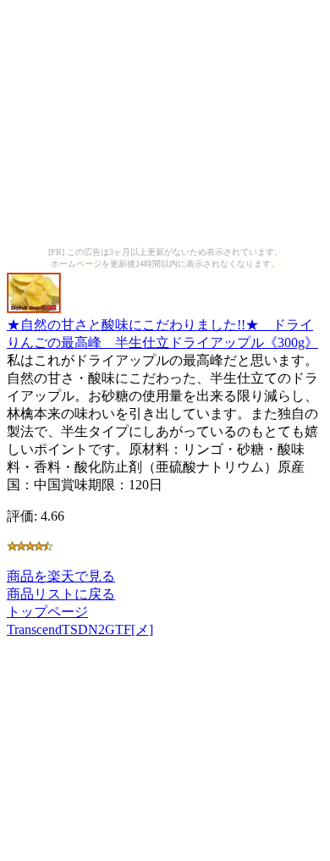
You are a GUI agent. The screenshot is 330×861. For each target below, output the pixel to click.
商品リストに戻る (61, 594)
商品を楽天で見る (61, 576)
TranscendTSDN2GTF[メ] (80, 629)
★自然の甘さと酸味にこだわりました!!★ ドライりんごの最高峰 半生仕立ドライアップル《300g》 (162, 333)
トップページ (47, 611)
